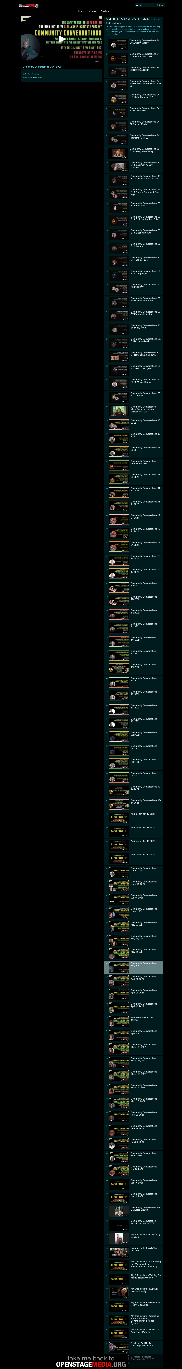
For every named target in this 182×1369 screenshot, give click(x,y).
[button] (61, 39)
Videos (92, 11)
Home (81, 11)
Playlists (105, 11)
